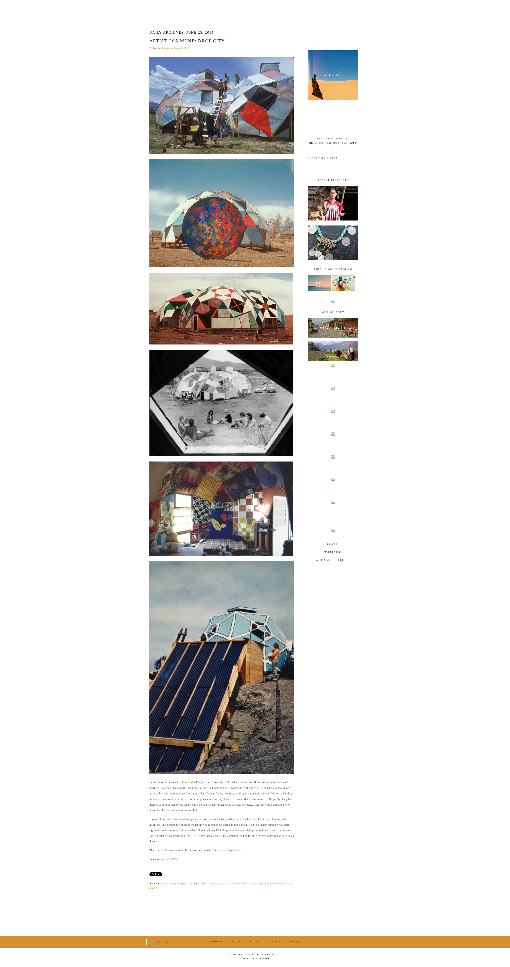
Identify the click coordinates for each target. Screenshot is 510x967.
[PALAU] (333, 488)
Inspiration (184, 883)
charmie (165, 48)
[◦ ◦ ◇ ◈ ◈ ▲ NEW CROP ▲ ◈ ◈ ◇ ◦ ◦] (254, 9)
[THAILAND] (333, 442)
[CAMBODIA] (333, 419)
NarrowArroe (260, 958)
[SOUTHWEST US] (333, 511)
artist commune (232, 883)
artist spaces (248, 883)
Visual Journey (327, 9)
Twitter (341, 942)
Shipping (276, 942)
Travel (333, 544)
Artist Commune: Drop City (187, 40)
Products (176, 9)
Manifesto (208, 9)
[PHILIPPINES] (333, 465)
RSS (361, 942)
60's (203, 883)
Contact (295, 942)
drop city (261, 883)
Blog (294, 9)
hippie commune (276, 883)
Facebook (331, 942)
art (221, 883)
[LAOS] (333, 397)
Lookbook (257, 942)
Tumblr (351, 942)
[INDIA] (333, 374)
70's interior (213, 883)
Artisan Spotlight (169, 883)
